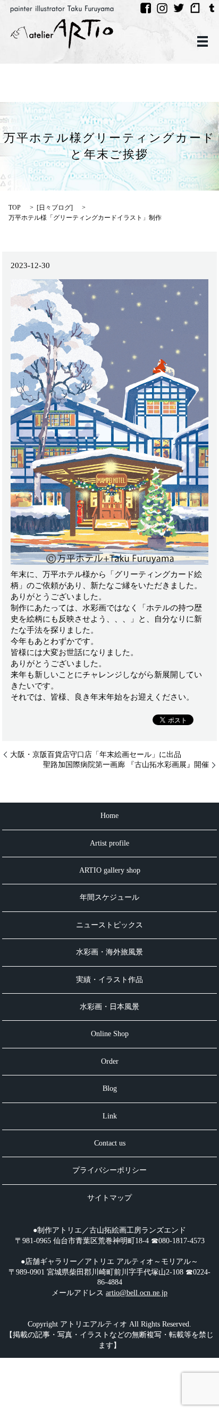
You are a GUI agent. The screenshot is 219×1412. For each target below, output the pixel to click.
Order (110, 1061)
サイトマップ (109, 1198)
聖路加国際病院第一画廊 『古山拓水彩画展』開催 (126, 765)
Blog (110, 1088)
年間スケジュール (109, 897)
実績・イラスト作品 (109, 980)
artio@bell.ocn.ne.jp (136, 1293)
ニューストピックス (109, 925)
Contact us (109, 1143)
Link (110, 1116)
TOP (15, 207)
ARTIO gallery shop (109, 870)
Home (109, 816)
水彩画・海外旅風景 (109, 952)
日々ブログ (55, 207)
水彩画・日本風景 (109, 1007)
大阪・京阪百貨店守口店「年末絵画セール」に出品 (95, 755)
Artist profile (109, 843)
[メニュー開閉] (202, 41)
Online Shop (110, 1034)
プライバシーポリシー (109, 1170)
